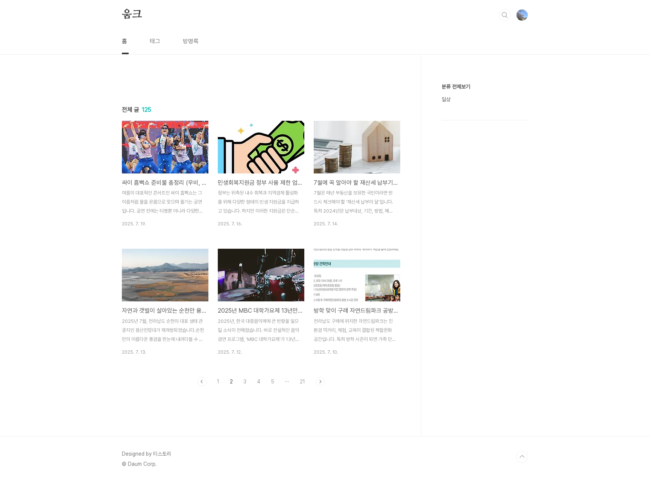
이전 (202, 381)
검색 (504, 15)
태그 (155, 41)
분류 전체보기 (456, 87)
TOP (522, 457)
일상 (446, 99)
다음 (320, 381)
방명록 (191, 41)
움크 (132, 14)
